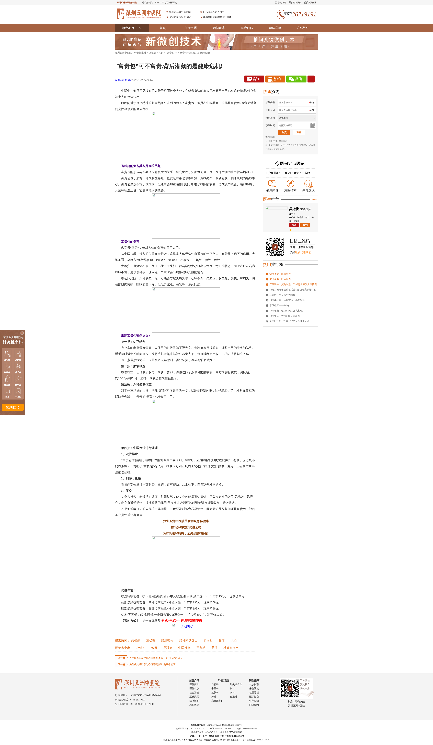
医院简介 (194, 684)
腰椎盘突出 (122, 647)
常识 (161, 52)
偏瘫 (154, 647)
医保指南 (254, 696)
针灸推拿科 (140, 52)
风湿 (234, 640)
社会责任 (194, 692)
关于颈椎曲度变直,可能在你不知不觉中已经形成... (155, 658)
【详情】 (297, 221)
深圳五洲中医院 (123, 52)
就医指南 (290, 190)
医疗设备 (194, 700)
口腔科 (215, 684)
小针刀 (140, 647)
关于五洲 (191, 28)
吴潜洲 (294, 209)
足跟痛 (167, 647)
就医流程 (254, 692)
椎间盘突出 (231, 647)
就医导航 (275, 28)
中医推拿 (184, 647)
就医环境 (194, 705)
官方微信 (297, 2)
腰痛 (222, 640)
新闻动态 (219, 28)
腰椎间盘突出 (188, 640)
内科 (232, 692)
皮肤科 (215, 692)
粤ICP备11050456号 (235, 736)
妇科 (232, 688)
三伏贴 (150, 640)
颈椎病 (152, 52)
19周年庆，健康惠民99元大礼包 (286, 310)
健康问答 (272, 190)
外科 (213, 696)
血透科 (233, 696)
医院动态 (194, 688)
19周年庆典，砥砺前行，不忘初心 (287, 300)
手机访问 (282, 2)
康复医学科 (217, 700)
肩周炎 (208, 640)
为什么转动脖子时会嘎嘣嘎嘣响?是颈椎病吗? (152, 664)
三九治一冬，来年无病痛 (282, 295)
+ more (314, 199)
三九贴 (201, 647)
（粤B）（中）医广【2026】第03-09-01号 (207, 736)
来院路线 (308, 190)
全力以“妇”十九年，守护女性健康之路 (289, 321)
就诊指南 (254, 684)
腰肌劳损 (167, 640)
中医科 (215, 688)
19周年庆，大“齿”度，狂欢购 (284, 316)
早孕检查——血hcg (279, 305)
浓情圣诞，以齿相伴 (280, 274)
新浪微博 (312, 2)
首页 (163, 28)
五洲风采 (194, 696)
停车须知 (254, 700)
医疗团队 (247, 28)
